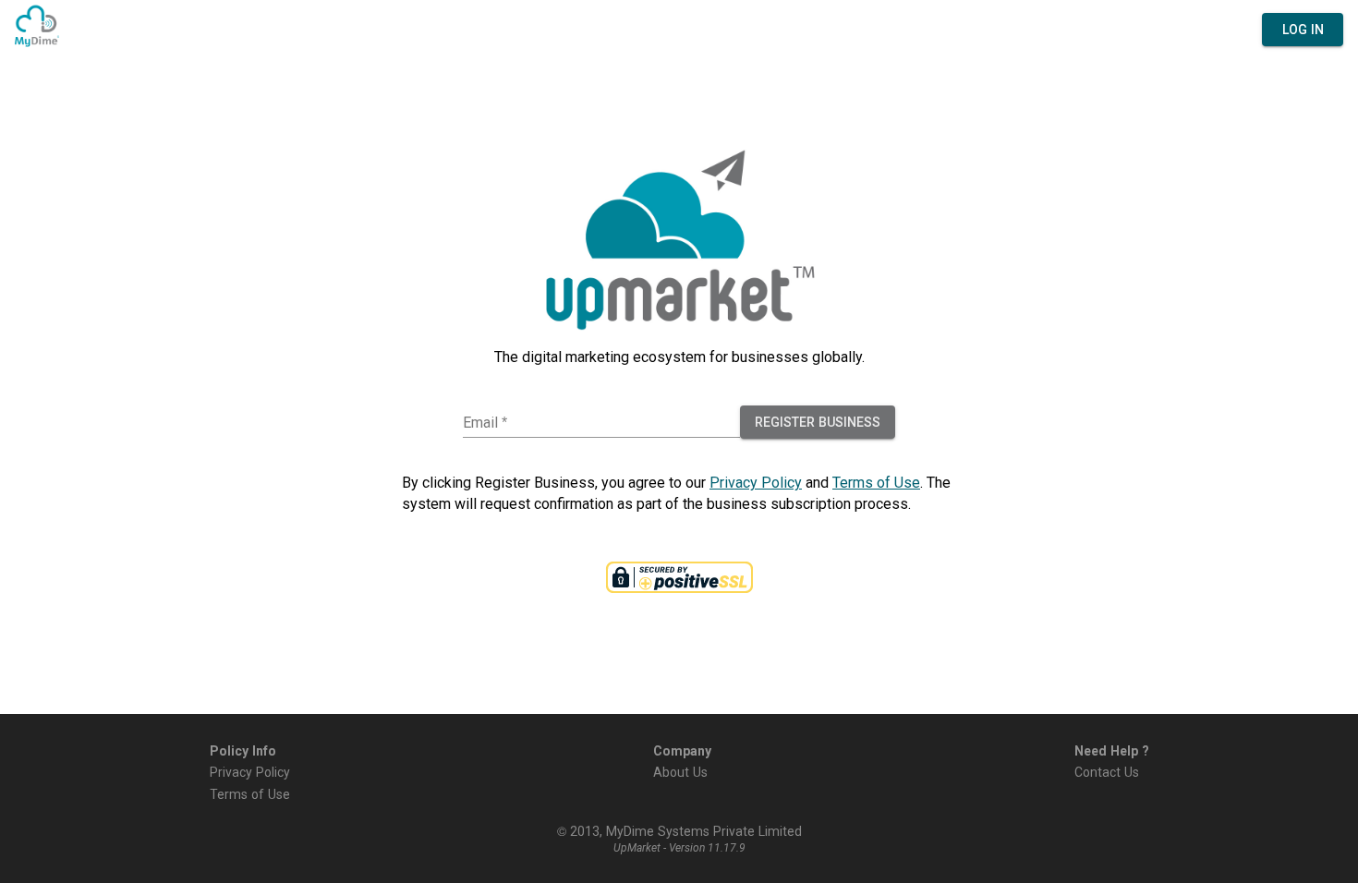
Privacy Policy (755, 481)
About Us (680, 771)
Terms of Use (876, 481)
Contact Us (1106, 771)
